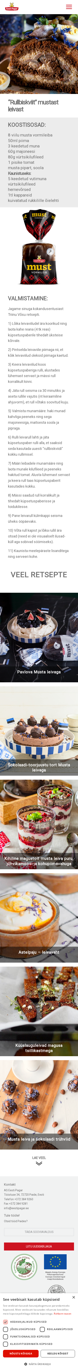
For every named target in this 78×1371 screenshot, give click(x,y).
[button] (39, 1364)
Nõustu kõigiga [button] (21, 1353)
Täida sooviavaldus (39, 1232)
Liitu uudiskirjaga (39, 1246)
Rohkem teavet (62, 1313)
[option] (39, 54)
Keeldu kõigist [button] (57, 1353)
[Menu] (68, 6)
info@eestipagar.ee (16, 1208)
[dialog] (39, 1332)
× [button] (73, 1297)
